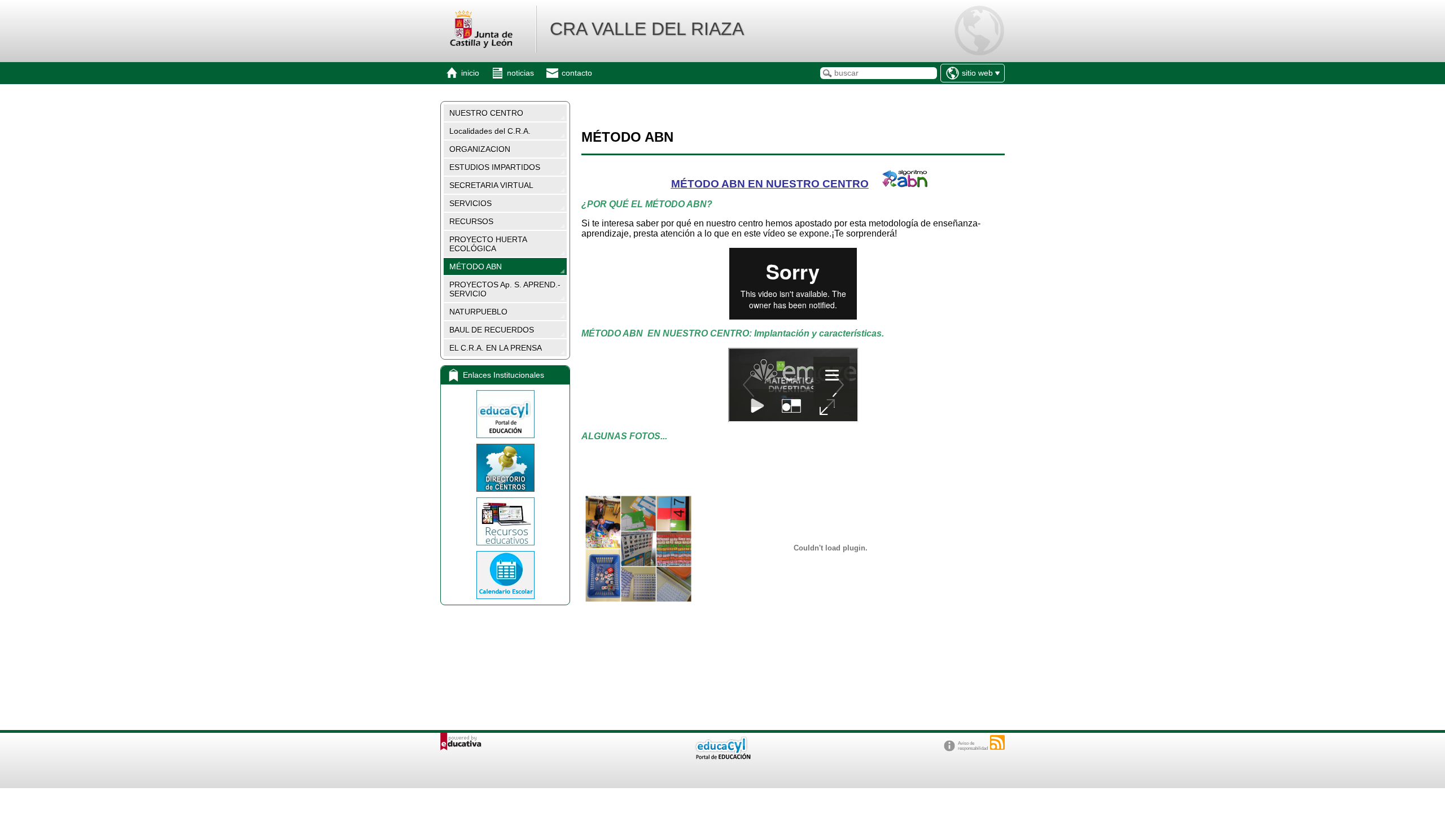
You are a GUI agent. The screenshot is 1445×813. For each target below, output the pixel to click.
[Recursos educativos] (505, 521)
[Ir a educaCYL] (722, 757)
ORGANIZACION (479, 149)
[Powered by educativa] (460, 741)
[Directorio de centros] (505, 468)
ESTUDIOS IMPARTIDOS (494, 167)
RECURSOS (471, 221)
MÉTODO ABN (475, 266)
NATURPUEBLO (478, 311)
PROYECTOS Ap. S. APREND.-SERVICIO (505, 289)
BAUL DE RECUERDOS (491, 329)
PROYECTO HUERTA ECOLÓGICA (488, 244)
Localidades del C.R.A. (490, 131)
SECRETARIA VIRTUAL (491, 185)
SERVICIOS (470, 203)
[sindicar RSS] (997, 742)
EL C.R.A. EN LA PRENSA (495, 347)
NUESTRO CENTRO (486, 112)
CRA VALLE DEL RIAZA (647, 29)
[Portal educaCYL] (505, 414)
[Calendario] (505, 575)
